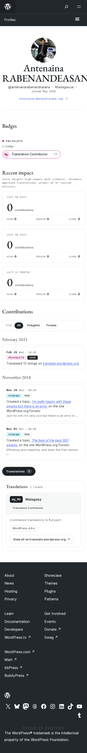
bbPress (13, 667)
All (19, 325)
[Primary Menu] (77, 19)
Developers (13, 629)
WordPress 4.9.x (23, 528)
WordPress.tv (17, 637)
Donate (52, 629)
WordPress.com (19, 652)
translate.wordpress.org (61, 363)
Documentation (17, 621)
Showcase (53, 575)
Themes (51, 583)
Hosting (10, 591)
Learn (9, 613)
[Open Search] (66, 6)
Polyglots (33, 325)
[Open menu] (80, 6)
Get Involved (55, 613)
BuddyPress (16, 675)
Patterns (51, 599)
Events (50, 621)
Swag (51, 637)
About (9, 575)
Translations (18, 471)
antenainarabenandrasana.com (41, 98)
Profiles (10, 20)
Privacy (10, 599)
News (9, 583)
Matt (10, 659)
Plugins (50, 591)
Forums (51, 325)
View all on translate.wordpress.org (39, 539)
